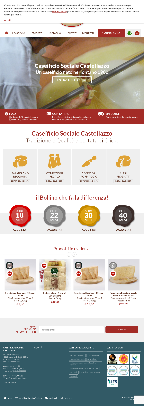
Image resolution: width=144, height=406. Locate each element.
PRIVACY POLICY (9, 383)
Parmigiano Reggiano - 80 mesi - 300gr (89, 294)
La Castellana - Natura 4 (54, 293)
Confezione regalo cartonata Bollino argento (83, 364)
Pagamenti (68, 398)
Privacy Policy (59, 11)
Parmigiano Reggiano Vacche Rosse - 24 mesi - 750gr (124, 294)
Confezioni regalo (93, 355)
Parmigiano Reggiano (77, 355)
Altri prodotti (91, 359)
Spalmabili (73, 372)
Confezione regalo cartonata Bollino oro (84, 368)
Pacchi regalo (95, 372)
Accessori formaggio (77, 359)
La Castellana (83, 372)
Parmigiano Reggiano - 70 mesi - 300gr (20, 294)
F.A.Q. (9, 398)
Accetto (8, 20)
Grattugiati (73, 376)
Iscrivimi (122, 329)
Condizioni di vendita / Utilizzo (30, 398)
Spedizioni (53, 398)
